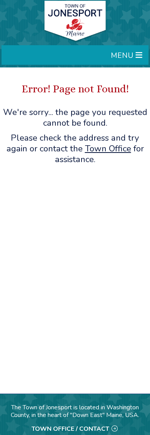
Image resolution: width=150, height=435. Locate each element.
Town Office (108, 148)
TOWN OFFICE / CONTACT (70, 429)
